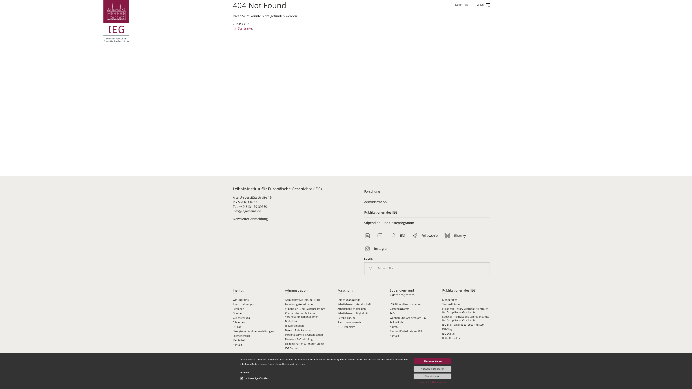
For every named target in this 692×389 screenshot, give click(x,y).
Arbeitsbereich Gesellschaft (354, 304)
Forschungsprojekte (349, 322)
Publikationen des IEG (380, 212)
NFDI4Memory (346, 326)
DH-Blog (447, 329)
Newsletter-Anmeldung (250, 219)
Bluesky (460, 235)
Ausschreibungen (243, 304)
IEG (402, 235)
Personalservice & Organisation (304, 334)
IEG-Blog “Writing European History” (463, 324)
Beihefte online (451, 338)
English (459, 5)
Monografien (450, 299)
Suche (368, 258)
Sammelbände (451, 304)
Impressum (299, 364)
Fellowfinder (397, 322)
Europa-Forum (346, 317)
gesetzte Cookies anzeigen (432, 382)
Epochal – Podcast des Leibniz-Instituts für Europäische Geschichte (465, 318)
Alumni (394, 326)
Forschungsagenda (349, 299)
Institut (238, 290)
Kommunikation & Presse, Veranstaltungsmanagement (302, 315)
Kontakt (237, 344)
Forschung (372, 191)
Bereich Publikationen (298, 330)
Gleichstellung (241, 317)
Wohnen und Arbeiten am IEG (408, 317)
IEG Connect (292, 348)
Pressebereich (241, 335)
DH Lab (237, 326)
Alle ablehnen (432, 376)
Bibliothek (239, 322)
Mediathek (239, 340)
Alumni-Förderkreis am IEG (406, 331)
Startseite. (245, 28)
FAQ (392, 313)
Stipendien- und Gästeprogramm (389, 223)
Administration (375, 202)
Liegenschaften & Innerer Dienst (304, 343)
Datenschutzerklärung (279, 364)
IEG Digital (448, 333)
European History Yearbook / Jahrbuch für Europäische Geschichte (465, 310)
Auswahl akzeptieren (432, 368)
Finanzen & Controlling (299, 339)
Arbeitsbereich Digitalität (353, 313)
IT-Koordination (294, 325)
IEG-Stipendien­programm (405, 304)
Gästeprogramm (399, 308)
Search (370, 268)
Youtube (380, 235)
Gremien (238, 313)
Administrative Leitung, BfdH (302, 299)
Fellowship (430, 235)
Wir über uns (241, 299)
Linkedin (367, 235)
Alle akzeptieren (432, 361)
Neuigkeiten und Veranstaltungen (253, 331)
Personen (238, 308)
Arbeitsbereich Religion (352, 308)
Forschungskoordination (299, 304)
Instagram (381, 248)
